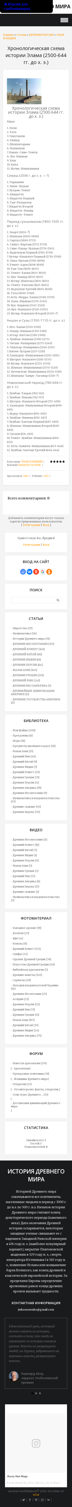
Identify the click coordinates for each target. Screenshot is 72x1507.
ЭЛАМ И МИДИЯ (31, 461)
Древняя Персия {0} (26, 860)
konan (23, 465)
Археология (21, 1068)
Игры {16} (19, 740)
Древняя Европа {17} (26, 886)
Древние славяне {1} (26, 891)
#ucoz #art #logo (17, 1476)
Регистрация (31, 525)
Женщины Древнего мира (31, 1079)
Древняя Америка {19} (27, 787)
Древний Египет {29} (26, 772)
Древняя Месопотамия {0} (30, 839)
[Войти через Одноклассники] (49, 572)
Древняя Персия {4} (26, 782)
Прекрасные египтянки (28, 1073)
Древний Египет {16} (26, 845)
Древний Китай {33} (26, 1025)
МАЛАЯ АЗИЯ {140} (25, 670)
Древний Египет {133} (27, 949)
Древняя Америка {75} (27, 1035)
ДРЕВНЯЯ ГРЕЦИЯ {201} (28, 675)
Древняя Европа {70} (26, 812)
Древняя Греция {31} (26, 777)
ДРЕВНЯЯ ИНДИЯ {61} (27, 659)
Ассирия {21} (21, 999)
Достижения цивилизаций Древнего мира (35, 1105)
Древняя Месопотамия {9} (30, 793)
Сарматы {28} (22, 980)
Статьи (21, 35)
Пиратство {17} (23, 628)
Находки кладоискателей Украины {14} (34, 987)
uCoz (36, 1494)
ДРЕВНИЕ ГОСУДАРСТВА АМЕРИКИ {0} (35, 701)
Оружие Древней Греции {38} (32, 959)
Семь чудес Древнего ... (28, 1094)
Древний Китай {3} (25, 850)
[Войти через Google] (43, 572)
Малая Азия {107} (24, 1020)
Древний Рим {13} (24, 876)
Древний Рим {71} (24, 1009)
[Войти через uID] (23, 572)
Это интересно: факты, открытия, (36, 1089)
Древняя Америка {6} (26, 881)
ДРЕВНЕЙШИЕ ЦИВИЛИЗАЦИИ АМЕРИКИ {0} (33, 692)
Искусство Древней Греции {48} (34, 964)
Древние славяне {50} (27, 806)
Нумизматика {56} (25, 633)
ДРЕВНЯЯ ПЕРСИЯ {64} (28, 664)
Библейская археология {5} (30, 969)
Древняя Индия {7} (25, 767)
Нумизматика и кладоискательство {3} (35, 898)
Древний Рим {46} (24, 756)
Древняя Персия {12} (26, 1004)
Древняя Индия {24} (26, 1030)
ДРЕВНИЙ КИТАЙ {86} (27, 654)
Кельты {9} (20, 943)
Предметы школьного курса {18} (34, 746)
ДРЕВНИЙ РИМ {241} (26, 680)
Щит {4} (18, 938)
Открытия (19, 1084)
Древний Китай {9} (25, 761)
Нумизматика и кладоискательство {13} (35, 800)
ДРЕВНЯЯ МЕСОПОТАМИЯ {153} (33, 644)
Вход (46, 525)
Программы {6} (23, 735)
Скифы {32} (20, 954)
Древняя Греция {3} (26, 871)
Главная (8, 35)
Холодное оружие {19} (27, 928)
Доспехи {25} (21, 933)
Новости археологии (26, 1063)
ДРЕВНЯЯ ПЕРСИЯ (41, 35)
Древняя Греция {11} (26, 1014)
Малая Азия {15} (23, 751)
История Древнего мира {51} (31, 638)
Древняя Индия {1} (25, 855)
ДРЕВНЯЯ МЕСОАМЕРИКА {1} (32, 685)
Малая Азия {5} (22, 865)
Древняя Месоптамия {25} (30, 994)
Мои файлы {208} (24, 730)
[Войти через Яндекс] (36, 572)
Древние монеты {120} (27, 975)
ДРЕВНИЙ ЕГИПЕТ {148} (29, 649)
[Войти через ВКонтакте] (29, 572)
